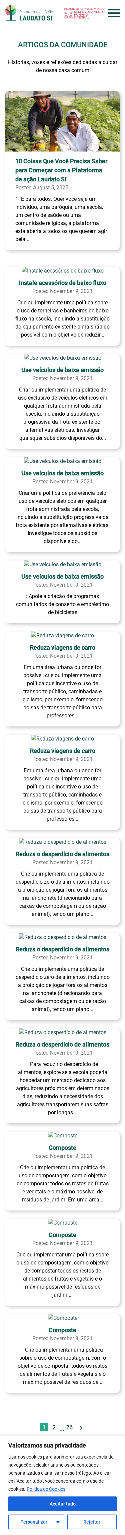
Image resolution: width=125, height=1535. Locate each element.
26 (69, 1427)
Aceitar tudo (63, 1504)
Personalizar (33, 1522)
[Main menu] (114, 13)
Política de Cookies (46, 1489)
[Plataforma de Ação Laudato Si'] (29, 13)
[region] (62, 1485)
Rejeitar (91, 1522)
